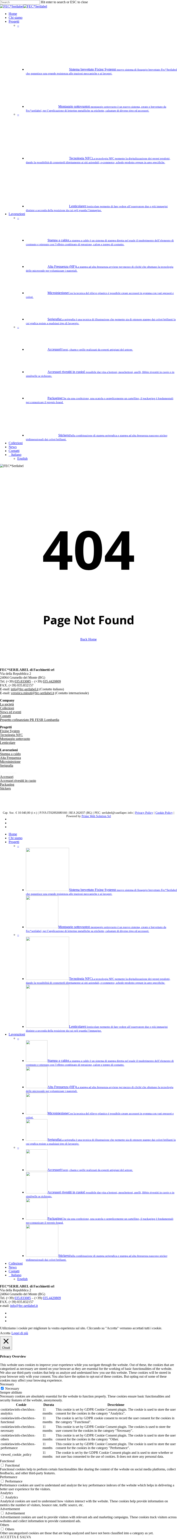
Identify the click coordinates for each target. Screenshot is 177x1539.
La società (7, 704)
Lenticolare (7, 742)
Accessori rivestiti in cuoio (18, 780)
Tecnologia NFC (11, 735)
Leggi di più (19, 1333)
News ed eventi (10, 712)
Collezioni (7, 708)
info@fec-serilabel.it (24, 689)
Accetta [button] (5, 1333)
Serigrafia (6, 765)
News (13, 1267)
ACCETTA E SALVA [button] (15, 1537)
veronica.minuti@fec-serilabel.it (32, 693)
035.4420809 (52, 681)
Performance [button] (8, 1477)
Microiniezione (10, 761)
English (22, 1279)
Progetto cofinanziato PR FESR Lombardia (29, 720)
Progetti (14, 842)
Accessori (6, 777)
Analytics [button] (6, 1493)
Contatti (5, 716)
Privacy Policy (144, 812)
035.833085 (22, 681)
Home (13, 834)
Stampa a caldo (10, 754)
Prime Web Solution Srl (96, 816)
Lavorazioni (17, 1034)
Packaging (7, 784)
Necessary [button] (7, 1384)
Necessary (12, 1388)
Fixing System (10, 731)
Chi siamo (15, 838)
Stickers (5, 788)
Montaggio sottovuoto (15, 739)
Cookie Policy (164, 812)
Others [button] (4, 1525)
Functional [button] (7, 1461)
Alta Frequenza (10, 758)
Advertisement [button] (10, 1509)
